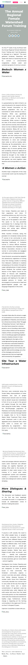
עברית (21, 2)
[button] (2, 6)
